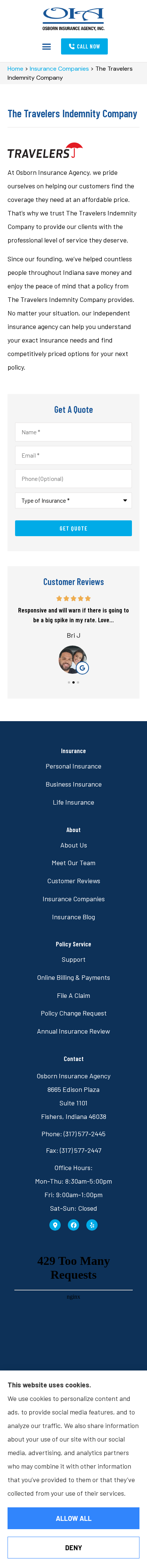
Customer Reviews (73, 880)
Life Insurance (73, 802)
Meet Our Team (73, 862)
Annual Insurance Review (73, 1031)
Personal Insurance (73, 766)
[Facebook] (73, 1225)
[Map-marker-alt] (55, 1225)
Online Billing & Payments (73, 977)
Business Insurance (74, 784)
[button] (46, 46)
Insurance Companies (59, 69)
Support (74, 959)
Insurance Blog (73, 917)
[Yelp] (92, 1225)
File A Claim (73, 995)
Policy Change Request (74, 1013)
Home (15, 69)
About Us (73, 845)
